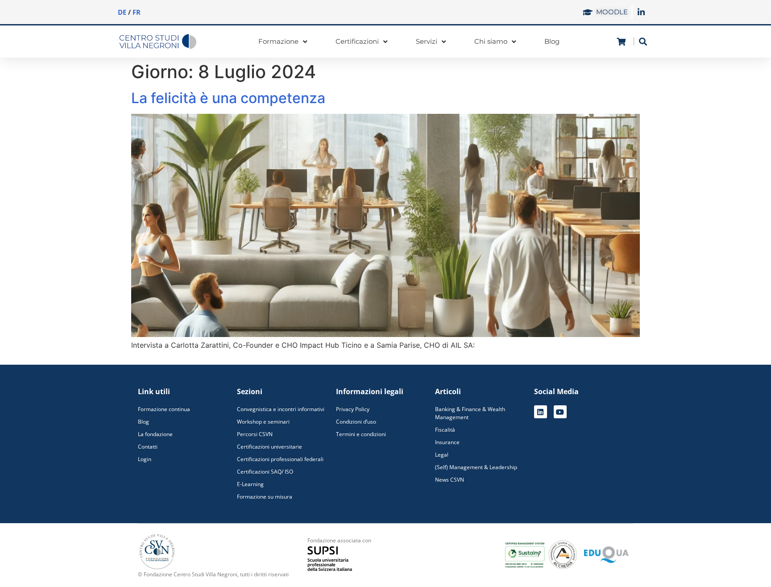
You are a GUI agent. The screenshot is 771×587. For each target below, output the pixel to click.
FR (137, 12)
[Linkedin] (540, 411)
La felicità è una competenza (228, 98)
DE (122, 12)
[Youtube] (560, 411)
